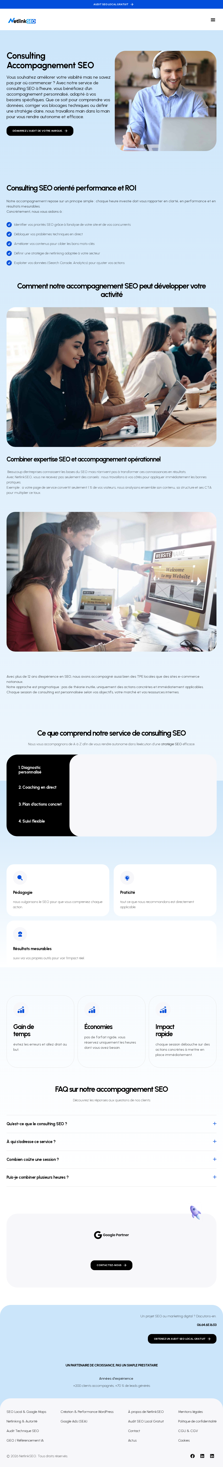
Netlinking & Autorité (22, 1421)
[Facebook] (192, 1456)
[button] (212, 19)
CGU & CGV (188, 1431)
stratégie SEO (171, 744)
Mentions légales (190, 1412)
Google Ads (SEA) (74, 1421)
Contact (134, 1431)
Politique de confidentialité (197, 1421)
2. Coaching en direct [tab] (37, 787)
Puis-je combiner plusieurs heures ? (37, 1177)
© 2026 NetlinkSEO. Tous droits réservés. (37, 1456)
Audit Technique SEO (23, 1431)
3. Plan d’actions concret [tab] (40, 804)
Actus (132, 1440)
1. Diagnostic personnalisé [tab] (30, 770)
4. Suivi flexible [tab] (32, 821)
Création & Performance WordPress (87, 1412)
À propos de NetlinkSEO (146, 1412)
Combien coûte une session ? (33, 1159)
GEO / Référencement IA (25, 1440)
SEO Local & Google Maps (26, 1412)
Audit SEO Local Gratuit (146, 1421)
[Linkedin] (202, 1456)
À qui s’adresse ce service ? (31, 1141)
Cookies (184, 1440)
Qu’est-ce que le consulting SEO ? (37, 1123)
